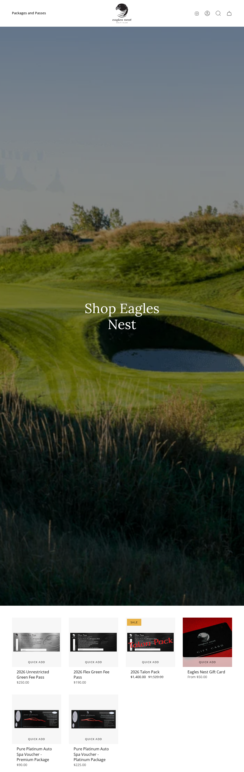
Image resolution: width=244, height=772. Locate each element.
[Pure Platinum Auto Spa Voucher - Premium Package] (36, 719)
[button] (218, 13)
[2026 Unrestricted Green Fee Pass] (36, 642)
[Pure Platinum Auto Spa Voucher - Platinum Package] (93, 719)
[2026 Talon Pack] (150, 642)
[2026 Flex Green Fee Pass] (93, 642)
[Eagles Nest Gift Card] (207, 642)
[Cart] (229, 13)
